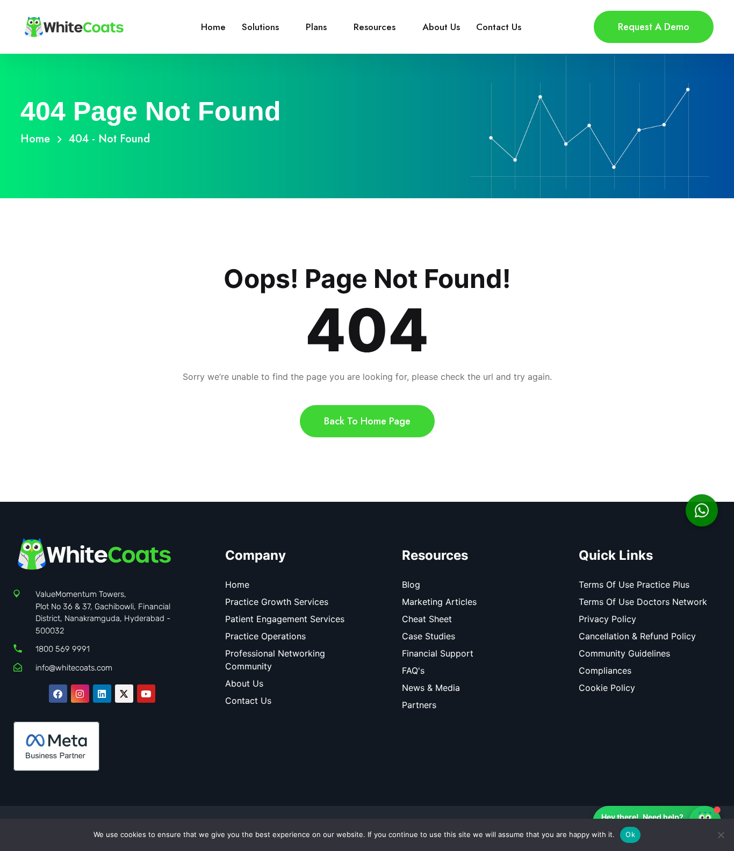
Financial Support (437, 653)
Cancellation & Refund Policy (637, 636)
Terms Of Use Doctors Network (643, 601)
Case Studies (428, 636)
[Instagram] (80, 693)
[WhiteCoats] (74, 25)
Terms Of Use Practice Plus (634, 584)
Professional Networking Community (275, 660)
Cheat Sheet (427, 619)
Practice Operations (265, 636)
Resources (374, 26)
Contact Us (498, 26)
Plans (316, 26)
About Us (441, 26)
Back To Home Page (367, 421)
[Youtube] (146, 693)
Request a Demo (653, 27)
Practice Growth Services (276, 601)
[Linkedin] (102, 693)
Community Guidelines (624, 653)
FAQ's (413, 670)
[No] (720, 835)
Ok (630, 834)
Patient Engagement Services (284, 619)
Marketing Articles (439, 601)
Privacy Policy (607, 619)
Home (213, 26)
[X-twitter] (124, 693)
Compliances (605, 670)
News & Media (431, 687)
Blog (411, 584)
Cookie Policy (607, 687)
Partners (419, 704)
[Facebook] (58, 693)
